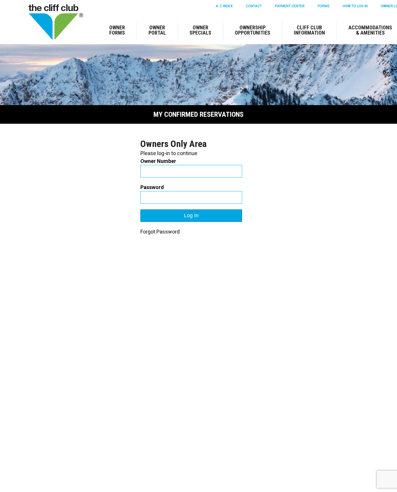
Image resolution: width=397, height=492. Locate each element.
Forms (324, 6)
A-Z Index (224, 6)
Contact (254, 6)
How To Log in (355, 6)
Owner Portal (157, 30)
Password (152, 187)
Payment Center (290, 6)
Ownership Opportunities (252, 30)
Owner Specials (200, 30)
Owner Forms (117, 30)
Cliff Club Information (309, 30)
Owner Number (158, 161)
